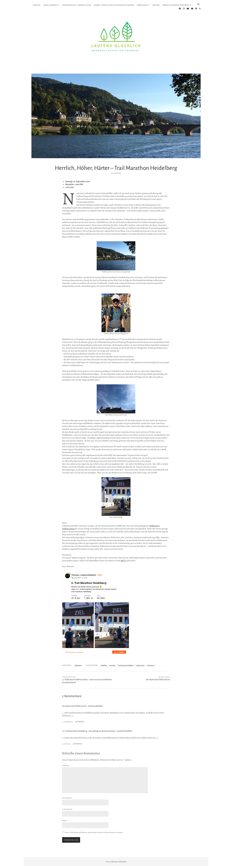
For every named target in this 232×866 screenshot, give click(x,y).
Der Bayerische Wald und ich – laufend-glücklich (82, 706)
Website (64, 821)
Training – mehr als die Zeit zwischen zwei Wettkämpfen (114, 5)
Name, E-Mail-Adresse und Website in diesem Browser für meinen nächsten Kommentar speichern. (94, 832)
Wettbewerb (78, 665)
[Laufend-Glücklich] (116, 68)
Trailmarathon (140, 665)
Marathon (112, 665)
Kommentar (65, 765)
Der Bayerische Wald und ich (158, 679)
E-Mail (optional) (67, 809)
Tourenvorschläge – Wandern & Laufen (76, 5)
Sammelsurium (142, 5)
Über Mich (156, 5)
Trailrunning (151, 665)
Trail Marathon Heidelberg (125, 665)
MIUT (123, 560)
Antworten (79, 722)
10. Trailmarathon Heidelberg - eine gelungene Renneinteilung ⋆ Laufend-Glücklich (97, 731)
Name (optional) (67, 798)
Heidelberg (104, 665)
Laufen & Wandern (50, 5)
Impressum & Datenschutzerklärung (176, 5)
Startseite (36, 5)
